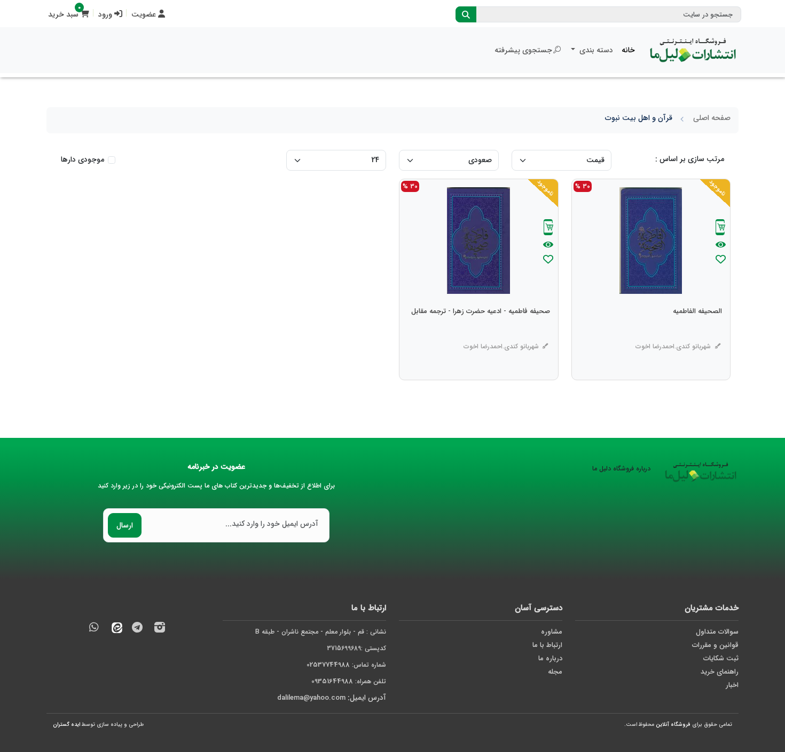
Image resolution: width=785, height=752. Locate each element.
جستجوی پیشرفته (523, 50)
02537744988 (328, 664)
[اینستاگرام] (159, 629)
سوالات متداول (717, 631)
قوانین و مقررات (715, 645)
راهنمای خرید (720, 671)
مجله (555, 671)
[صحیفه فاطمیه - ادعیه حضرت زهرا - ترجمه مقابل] (480, 333)
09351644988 (332, 681)
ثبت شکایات (721, 658)
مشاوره (551, 631)
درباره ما (550, 658)
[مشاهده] (720, 245)
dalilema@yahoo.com (311, 697)
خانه (628, 50)
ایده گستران (66, 725)
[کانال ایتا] (114, 629)
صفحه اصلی (712, 118)
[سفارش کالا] (720, 228)
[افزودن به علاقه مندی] (720, 260)
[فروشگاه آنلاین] (693, 50)
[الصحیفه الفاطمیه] (697, 333)
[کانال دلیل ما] (137, 629)
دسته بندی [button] (595, 50)
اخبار (732, 685)
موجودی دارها (82, 159)
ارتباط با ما (547, 645)
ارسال (124, 525)
